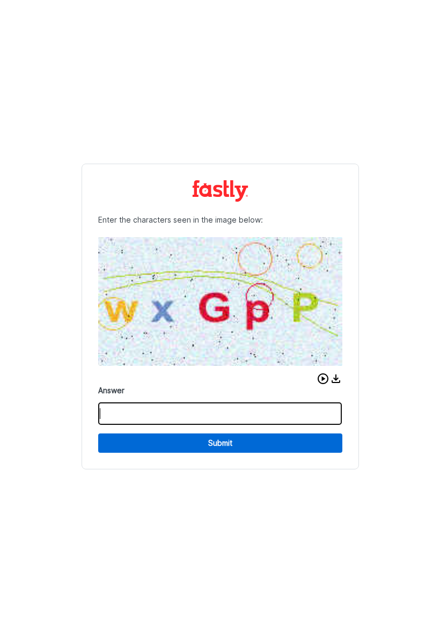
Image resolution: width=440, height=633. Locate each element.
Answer (111, 390)
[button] (323, 378)
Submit (220, 442)
